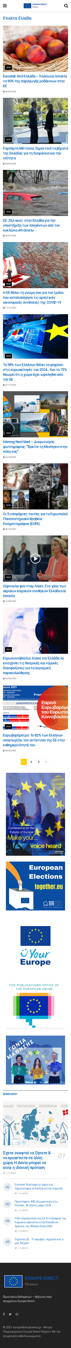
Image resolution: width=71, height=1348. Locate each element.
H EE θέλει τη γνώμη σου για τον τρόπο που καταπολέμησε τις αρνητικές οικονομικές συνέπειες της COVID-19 (33, 297)
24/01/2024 (10, 236)
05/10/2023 (10, 529)
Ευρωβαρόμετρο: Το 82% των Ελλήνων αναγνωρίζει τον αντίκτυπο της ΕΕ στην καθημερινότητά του (34, 740)
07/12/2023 (10, 385)
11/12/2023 (10, 308)
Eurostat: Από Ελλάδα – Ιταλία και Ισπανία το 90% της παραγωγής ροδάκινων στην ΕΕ (35, 81)
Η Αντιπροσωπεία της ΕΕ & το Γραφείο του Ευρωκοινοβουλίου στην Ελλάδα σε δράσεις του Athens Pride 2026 (40, 1222)
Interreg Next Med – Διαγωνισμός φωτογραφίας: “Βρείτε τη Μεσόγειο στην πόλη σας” (35, 447)
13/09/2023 (10, 601)
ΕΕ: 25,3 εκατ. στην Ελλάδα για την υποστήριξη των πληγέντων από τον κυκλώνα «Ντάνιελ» (31, 225)
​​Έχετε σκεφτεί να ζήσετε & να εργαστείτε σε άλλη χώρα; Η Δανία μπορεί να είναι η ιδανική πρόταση (27, 1160)
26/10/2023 (10, 457)
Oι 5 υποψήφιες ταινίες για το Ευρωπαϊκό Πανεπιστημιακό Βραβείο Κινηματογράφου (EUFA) (35, 519)
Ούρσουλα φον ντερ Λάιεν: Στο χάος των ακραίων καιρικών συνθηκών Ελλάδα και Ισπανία (34, 591)
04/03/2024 (10, 92)
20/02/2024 (10, 164)
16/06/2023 (10, 678)
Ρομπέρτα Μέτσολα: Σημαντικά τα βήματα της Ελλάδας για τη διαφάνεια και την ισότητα (35, 153)
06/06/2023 (10, 751)
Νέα (8, 67)
